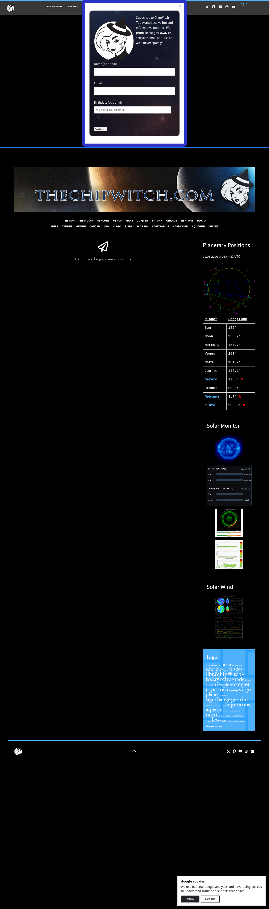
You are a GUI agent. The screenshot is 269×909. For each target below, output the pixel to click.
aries (217, 684)
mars (226, 695)
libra (211, 674)
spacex (226, 670)
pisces (236, 669)
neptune (236, 711)
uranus (217, 665)
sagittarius (238, 704)
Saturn (211, 379)
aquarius (215, 709)
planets (209, 685)
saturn (208, 721)
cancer (242, 684)
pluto (228, 685)
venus (222, 720)
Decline (210, 899)
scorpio (214, 669)
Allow (190, 899)
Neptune (212, 397)
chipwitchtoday (240, 716)
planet (212, 695)
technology (233, 690)
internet (222, 706)
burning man (237, 665)
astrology (236, 721)
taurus (213, 714)
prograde (210, 665)
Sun (221, 695)
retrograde (232, 679)
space (227, 711)
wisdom (209, 706)
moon (225, 664)
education (210, 726)
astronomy (219, 726)
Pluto (210, 405)
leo (215, 719)
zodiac (216, 706)
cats (231, 711)
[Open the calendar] (98, 117)
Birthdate (100, 102)
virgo (245, 689)
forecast (230, 716)
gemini (239, 699)
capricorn (217, 689)
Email (98, 83)
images (248, 680)
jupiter (224, 716)
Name (98, 64)
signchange (218, 699)
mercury (244, 721)
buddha (228, 721)
